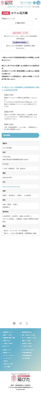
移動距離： (6, 302)
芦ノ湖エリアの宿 (26, 346)
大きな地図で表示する (11, 305)
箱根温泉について (7, 332)
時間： (22, 302)
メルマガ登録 (26, 3)
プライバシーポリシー (9, 355)
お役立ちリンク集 (7, 363)
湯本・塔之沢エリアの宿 (28, 335)
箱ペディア (6, 346)
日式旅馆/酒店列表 (27, 352)
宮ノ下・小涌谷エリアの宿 (29, 337)
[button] (35, 18)
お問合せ (5, 361)
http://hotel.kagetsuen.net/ (11, 186)
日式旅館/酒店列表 (27, 355)
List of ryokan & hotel (28, 349)
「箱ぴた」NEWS (7, 343)
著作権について (7, 352)
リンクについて (7, 358)
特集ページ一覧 (7, 335)
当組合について (7, 349)
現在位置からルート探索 (21, 297)
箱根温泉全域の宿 (26, 332)
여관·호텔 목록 (26, 358)
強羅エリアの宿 (26, 340)
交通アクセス (6, 340)
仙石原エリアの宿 (26, 343)
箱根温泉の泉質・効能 (9, 337)
